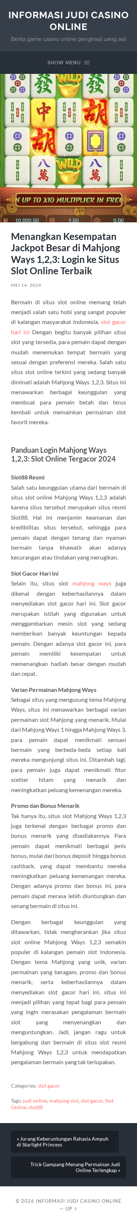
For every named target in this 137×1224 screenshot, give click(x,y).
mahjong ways (91, 583)
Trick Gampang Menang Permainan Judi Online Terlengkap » (75, 1167)
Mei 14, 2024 (26, 285)
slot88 (35, 1107)
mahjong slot (64, 1101)
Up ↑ (71, 1209)
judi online (35, 1101)
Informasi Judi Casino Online (68, 20)
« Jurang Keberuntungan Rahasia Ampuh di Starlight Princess (63, 1142)
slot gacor (49, 1086)
